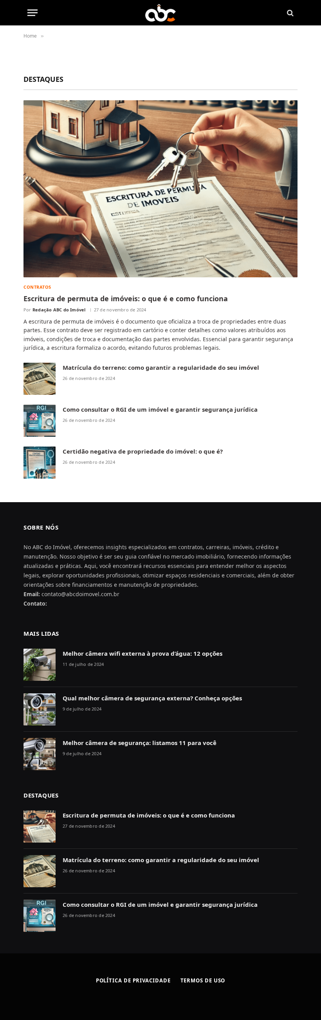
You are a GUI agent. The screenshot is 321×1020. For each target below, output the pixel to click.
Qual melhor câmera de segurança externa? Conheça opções (152, 698)
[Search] (289, 13)
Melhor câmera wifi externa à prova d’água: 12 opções (142, 653)
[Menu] (32, 13)
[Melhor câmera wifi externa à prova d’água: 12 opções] (39, 665)
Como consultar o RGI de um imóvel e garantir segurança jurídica (160, 409)
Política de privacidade (133, 980)
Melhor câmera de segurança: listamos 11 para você (139, 743)
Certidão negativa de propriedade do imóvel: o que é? (143, 451)
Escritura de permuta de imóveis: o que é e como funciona (125, 298)
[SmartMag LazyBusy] (160, 12)
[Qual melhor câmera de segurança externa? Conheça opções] (39, 709)
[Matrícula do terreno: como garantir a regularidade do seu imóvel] (39, 379)
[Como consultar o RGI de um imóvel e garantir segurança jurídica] (39, 421)
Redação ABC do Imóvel (59, 310)
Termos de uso (202, 980)
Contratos (37, 287)
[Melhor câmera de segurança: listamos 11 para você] (39, 754)
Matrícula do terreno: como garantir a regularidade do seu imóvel (161, 367)
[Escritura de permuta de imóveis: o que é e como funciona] (160, 188)
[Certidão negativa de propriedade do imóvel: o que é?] (39, 463)
